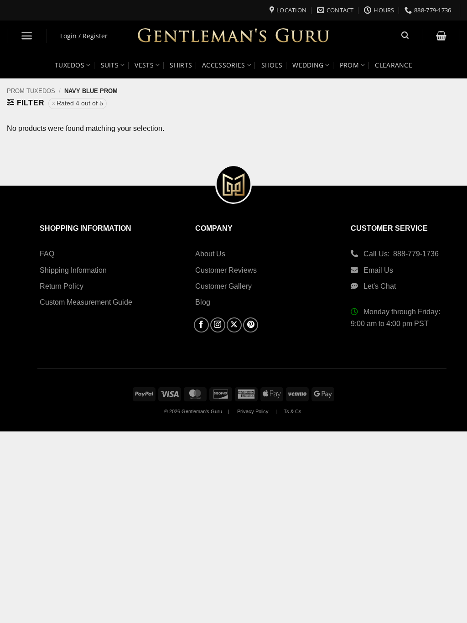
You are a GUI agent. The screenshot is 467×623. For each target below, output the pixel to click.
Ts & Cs (292, 411)
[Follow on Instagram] (217, 324)
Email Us (379, 270)
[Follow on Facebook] (201, 324)
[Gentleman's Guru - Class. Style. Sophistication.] (234, 36)
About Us (210, 254)
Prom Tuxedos (31, 91)
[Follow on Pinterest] (250, 324)
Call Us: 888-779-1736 (401, 254)
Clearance (393, 65)
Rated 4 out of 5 (80, 103)
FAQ (47, 254)
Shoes (271, 65)
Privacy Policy (253, 411)
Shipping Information (73, 270)
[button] (27, 35)
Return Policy (61, 286)
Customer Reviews (226, 270)
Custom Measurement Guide (86, 302)
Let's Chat (379, 286)
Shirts (181, 65)
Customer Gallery (223, 286)
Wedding (307, 65)
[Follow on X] (234, 324)
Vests (144, 65)
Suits (110, 65)
